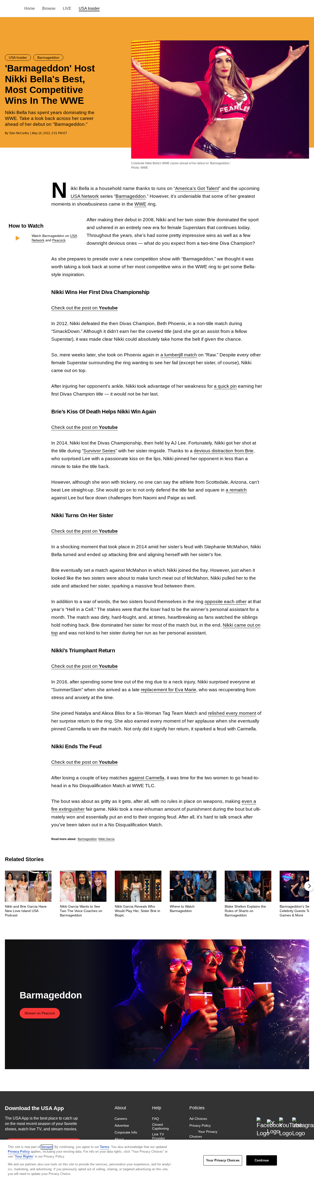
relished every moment (232, 713)
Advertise (122, 1125)
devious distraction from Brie (223, 450)
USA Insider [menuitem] (89, 8)
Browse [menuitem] (48, 8)
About (119, 1139)
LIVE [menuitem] (67, 8)
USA (11, 9)
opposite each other (226, 601)
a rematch (236, 489)
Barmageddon (131, 196)
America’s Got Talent (197, 188)
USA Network (85, 196)
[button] (309, 886)
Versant (46, 1147)
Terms (104, 1147)
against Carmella (146, 777)
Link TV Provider (158, 1136)
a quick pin (225, 386)
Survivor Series (99, 450)
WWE (140, 204)
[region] (157, 1161)
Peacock (58, 240)
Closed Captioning (160, 1126)
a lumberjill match (178, 354)
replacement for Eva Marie (168, 689)
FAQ (155, 1119)
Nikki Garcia (106, 839)
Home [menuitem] (29, 8)
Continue (262, 1160)
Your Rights (24, 1156)
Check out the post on (84, 307)
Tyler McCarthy (19, 133)
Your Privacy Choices (203, 1134)
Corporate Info (126, 1132)
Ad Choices (198, 1119)
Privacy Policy (200, 1125)
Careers (121, 1119)
